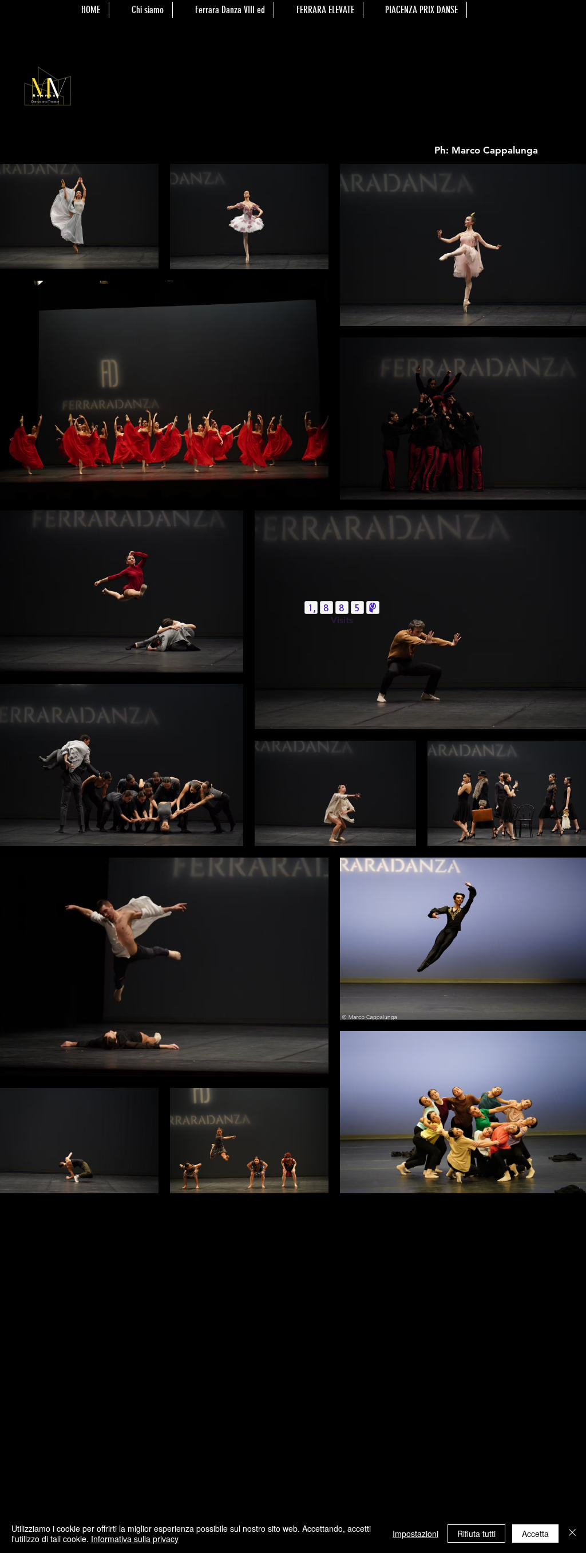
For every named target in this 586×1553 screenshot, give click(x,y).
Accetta (535, 1533)
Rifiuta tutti (476, 1533)
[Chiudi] (572, 1533)
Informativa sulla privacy (135, 1538)
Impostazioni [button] (415, 1533)
